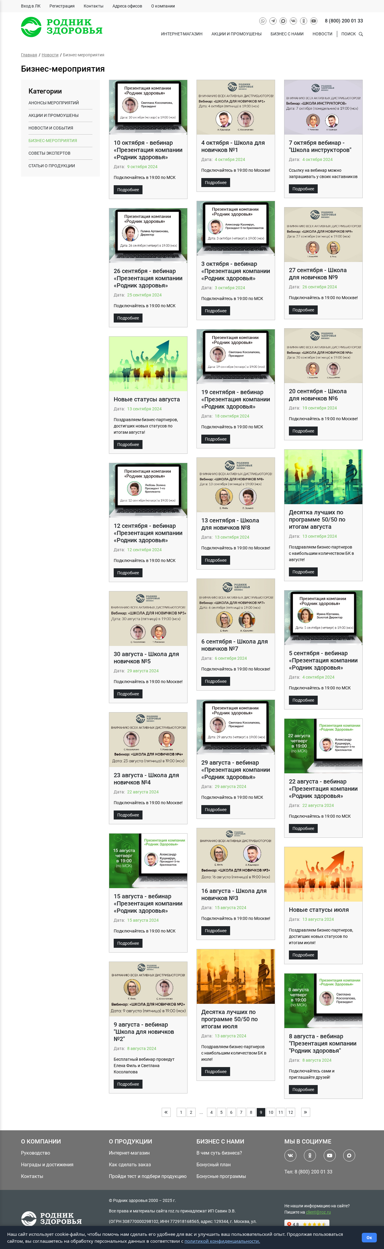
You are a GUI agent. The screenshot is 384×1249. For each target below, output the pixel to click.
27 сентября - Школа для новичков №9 (318, 273)
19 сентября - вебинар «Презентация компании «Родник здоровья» (235, 399)
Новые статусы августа (147, 399)
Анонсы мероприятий (53, 102)
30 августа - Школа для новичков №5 (146, 657)
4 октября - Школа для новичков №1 (233, 146)
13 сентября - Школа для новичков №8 (230, 524)
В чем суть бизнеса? (219, 1153)
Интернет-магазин (181, 33)
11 (280, 1112)
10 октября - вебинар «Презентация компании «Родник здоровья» (148, 150)
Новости (322, 33)
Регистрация (62, 6)
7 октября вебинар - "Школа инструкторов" (320, 146)
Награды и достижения (47, 1164)
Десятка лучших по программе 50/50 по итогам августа (317, 519)
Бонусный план (213, 1164)
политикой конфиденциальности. (222, 1241)
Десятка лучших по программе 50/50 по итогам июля (229, 1019)
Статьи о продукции (51, 165)
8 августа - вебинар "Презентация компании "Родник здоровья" (322, 1043)
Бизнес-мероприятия (52, 140)
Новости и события (50, 128)
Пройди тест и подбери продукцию (148, 1176)
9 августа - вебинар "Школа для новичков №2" (144, 1031)
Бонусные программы (221, 1176)
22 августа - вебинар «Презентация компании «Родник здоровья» (323, 788)
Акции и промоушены (237, 33)
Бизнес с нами (287, 33)
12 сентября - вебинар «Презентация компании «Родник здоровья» (148, 533)
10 (270, 1112)
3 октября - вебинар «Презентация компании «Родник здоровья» (235, 271)
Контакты (94, 6)
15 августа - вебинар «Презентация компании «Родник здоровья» (148, 903)
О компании (163, 6)
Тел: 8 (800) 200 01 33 (308, 1172)
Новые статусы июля (319, 909)
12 (290, 1112)
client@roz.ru (318, 1212)
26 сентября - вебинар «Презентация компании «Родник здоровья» (148, 278)
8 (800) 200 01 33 (344, 21)
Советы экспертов (49, 153)
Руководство (35, 1153)
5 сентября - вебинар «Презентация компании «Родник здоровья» (323, 660)
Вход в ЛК (30, 6)
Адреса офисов (127, 6)
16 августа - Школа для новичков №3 (234, 894)
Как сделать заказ (130, 1164)
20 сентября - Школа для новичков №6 (318, 395)
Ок (369, 1237)
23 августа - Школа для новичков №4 (146, 779)
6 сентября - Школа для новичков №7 (234, 645)
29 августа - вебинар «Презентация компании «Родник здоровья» (235, 770)
